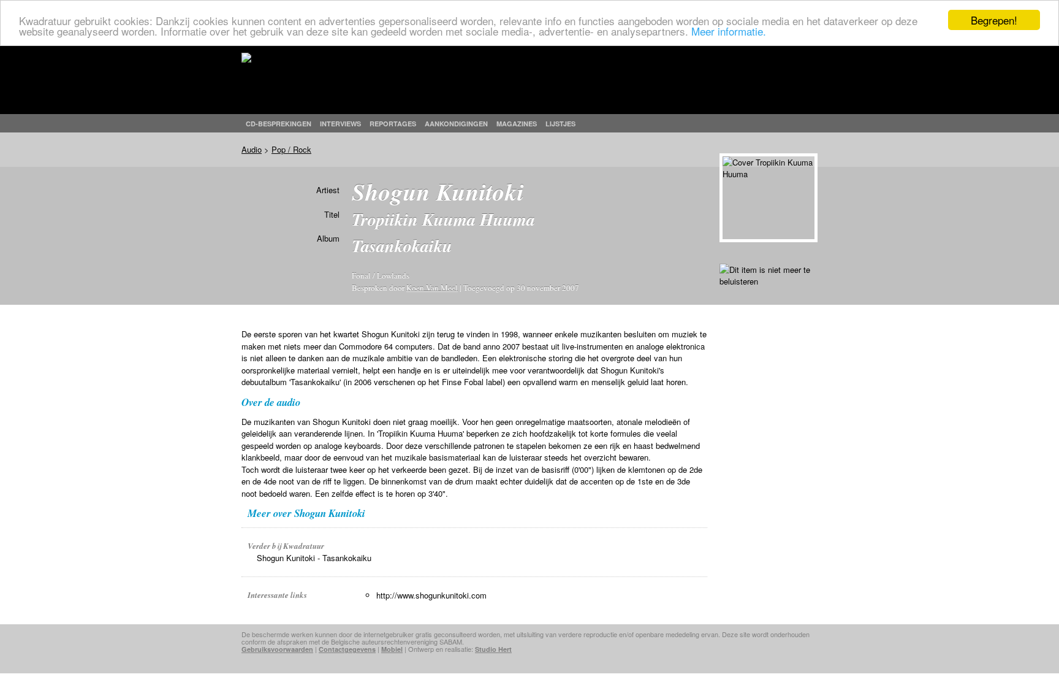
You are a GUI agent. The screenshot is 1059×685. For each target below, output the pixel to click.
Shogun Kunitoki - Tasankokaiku (314, 558)
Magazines (516, 123)
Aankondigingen (456, 123)
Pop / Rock (291, 149)
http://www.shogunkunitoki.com (431, 595)
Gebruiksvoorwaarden (277, 649)
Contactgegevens (347, 649)
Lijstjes (560, 123)
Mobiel (392, 649)
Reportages (393, 123)
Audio (251, 149)
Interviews (340, 123)
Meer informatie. (728, 31)
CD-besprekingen (278, 123)
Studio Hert (493, 649)
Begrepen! (994, 20)
